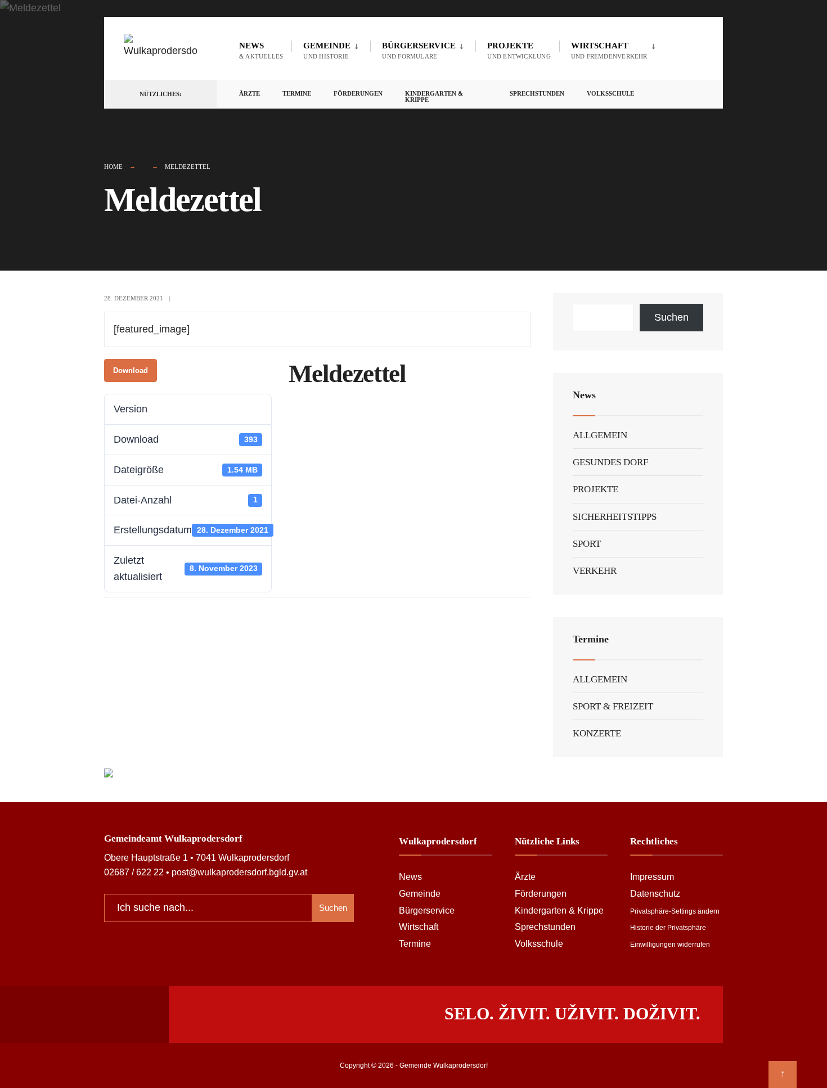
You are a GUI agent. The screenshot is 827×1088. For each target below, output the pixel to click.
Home (113, 166)
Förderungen (358, 93)
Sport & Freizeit (613, 706)
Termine (296, 93)
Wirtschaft (609, 50)
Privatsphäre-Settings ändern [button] (675, 911)
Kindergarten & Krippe (434, 96)
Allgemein (600, 435)
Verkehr (595, 570)
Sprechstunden (537, 93)
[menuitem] (330, 48)
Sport (587, 543)
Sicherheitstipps (615, 516)
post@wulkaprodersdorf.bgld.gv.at (239, 872)
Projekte (518, 50)
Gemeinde (326, 50)
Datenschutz (655, 893)
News (261, 50)
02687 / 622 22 (134, 872)
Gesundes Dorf (610, 462)
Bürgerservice (419, 50)
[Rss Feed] (655, 94)
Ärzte (249, 93)
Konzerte (597, 733)
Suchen (671, 317)
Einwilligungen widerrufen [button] (670, 944)
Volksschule (610, 93)
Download (130, 370)
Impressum (652, 876)
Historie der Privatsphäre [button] (668, 928)
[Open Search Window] (696, 94)
